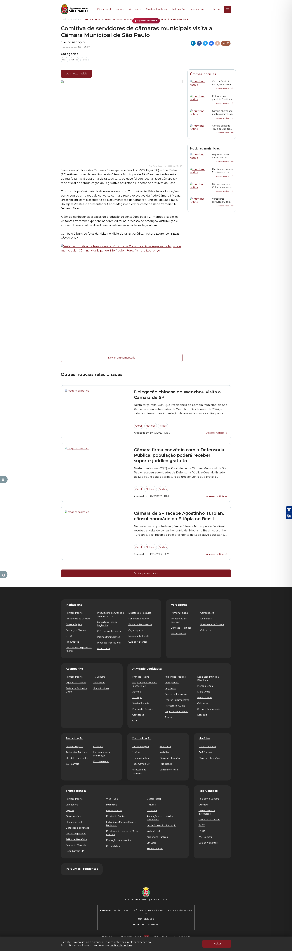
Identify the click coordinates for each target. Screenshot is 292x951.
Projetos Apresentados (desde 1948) (144, 684)
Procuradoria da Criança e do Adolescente (110, 615)
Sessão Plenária (140, 703)
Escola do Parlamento (140, 624)
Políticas (151, 804)
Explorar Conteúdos (146, 21)
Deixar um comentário (121, 357)
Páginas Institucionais (108, 637)
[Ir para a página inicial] (74, 9)
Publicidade (166, 764)
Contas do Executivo (176, 694)
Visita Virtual (153, 831)
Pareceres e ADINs (175, 705)
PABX (201, 825)
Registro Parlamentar (176, 711)
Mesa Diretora (178, 633)
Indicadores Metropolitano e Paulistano (121, 824)
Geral (64, 60)
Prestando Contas (115, 816)
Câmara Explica (74, 624)
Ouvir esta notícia (76, 73)
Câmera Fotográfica (209, 758)
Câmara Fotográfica (170, 758)
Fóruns (168, 717)
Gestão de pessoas (76, 833)
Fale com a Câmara (208, 799)
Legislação (170, 688)
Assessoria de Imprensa (139, 771)
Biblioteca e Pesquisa (139, 613)
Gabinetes (205, 630)
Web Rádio (99, 682)
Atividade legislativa (156, 9)
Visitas (84, 60)
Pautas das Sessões (142, 709)
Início (64, 19)
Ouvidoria (98, 746)
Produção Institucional (109, 642)
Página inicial (104, 9)
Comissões (138, 715)
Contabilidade (113, 846)
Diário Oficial (103, 648)
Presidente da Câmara (212, 624)
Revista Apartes (140, 758)
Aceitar (217, 943)
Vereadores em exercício (179, 620)
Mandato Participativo (77, 758)
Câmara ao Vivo (74, 816)
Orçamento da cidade (208, 709)
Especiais (202, 715)
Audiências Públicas (175, 676)
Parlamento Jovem (138, 618)
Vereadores (135, 9)
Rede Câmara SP (141, 764)
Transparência (196, 9)
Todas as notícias (207, 746)
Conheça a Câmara (76, 630)
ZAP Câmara (72, 764)
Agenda (136, 691)
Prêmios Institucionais (109, 631)
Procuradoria (72, 641)
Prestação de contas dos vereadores (160, 818)
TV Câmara (99, 676)
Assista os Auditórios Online (76, 690)
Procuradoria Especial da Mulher (79, 649)
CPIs (134, 720)
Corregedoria (207, 613)
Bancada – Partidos (181, 627)
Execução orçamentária (118, 840)
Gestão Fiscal (154, 799)
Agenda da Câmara (76, 682)
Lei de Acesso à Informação (101, 754)
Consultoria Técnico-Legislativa (107, 624)
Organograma (135, 630)
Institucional (74, 604)
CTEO (69, 636)
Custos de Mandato (76, 845)
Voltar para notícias (146, 573)
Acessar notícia (223, 88)
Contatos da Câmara (209, 819)
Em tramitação (101, 761)
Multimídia (165, 746)
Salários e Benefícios (76, 839)
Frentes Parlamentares (177, 700)
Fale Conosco (208, 791)
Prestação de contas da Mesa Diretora (122, 833)
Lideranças (206, 618)
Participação (178, 9)
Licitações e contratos (77, 827)
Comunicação (141, 738)
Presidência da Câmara (78, 618)
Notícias (120, 9)
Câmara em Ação (169, 769)
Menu (216, 9)
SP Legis (137, 697)
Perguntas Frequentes (82, 868)
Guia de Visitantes (137, 641)
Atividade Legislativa (147, 668)
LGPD (201, 831)
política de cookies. (120, 945)
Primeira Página (74, 613)
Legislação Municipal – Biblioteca (209, 678)
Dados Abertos (114, 810)
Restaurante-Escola (138, 636)
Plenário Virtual (101, 688)
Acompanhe (74, 668)
